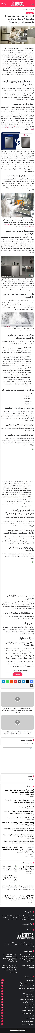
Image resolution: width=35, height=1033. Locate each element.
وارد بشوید (20, 743)
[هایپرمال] (17, 3)
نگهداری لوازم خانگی (27, 993)
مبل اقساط (31, 779)
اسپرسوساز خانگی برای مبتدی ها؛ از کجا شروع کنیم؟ (21, 817)
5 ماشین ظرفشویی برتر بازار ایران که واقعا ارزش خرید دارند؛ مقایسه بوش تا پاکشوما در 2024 (12, 849)
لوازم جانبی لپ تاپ (28, 1002)
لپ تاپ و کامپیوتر (28, 996)
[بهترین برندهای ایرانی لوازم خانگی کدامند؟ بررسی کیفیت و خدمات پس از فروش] (9, 889)
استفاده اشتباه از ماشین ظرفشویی (25, 806)
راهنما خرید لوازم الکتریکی (26, 985)
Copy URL (17, 674)
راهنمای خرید (26, 9)
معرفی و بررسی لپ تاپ (26, 999)
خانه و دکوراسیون (28, 1004)
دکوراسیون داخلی (28, 1007)
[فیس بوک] (31, 681)
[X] (27, 681)
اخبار (31, 991)
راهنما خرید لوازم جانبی (27, 1021)
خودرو (31, 1015)
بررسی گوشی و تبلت (27, 1024)
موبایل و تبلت (29, 1018)
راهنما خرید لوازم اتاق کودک (26, 988)
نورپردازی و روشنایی (27, 1010)
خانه (31, 9)
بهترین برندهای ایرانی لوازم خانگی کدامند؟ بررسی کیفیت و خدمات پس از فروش (9, 897)
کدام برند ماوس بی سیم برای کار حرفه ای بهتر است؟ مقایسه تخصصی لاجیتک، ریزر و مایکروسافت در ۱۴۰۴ (19, 792)
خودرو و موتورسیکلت (27, 1013)
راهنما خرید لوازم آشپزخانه (26, 983)
